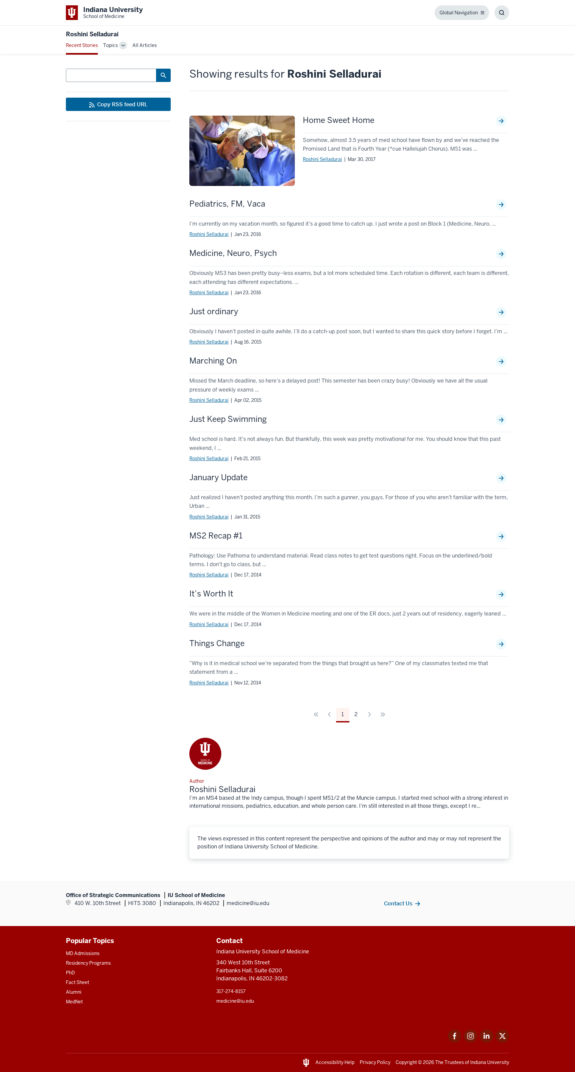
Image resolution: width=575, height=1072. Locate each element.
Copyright (406, 1062)
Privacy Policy (375, 1062)
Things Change (217, 643)
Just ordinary (213, 311)
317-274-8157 (231, 991)
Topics (110, 45)
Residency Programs (88, 963)
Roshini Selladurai (322, 159)
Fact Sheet (77, 982)
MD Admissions (82, 953)
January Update (218, 477)
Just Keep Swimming (228, 419)
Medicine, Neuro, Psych (233, 253)
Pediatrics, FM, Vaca (227, 204)
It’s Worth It (211, 593)
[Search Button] (163, 75)
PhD (70, 973)
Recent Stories (82, 45)
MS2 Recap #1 (215, 535)
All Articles (144, 45)
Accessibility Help (334, 1062)
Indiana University (489, 1062)
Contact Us (398, 903)
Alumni (74, 992)
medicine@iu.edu (235, 1001)
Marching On (213, 361)
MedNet (74, 1002)
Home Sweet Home (338, 120)
